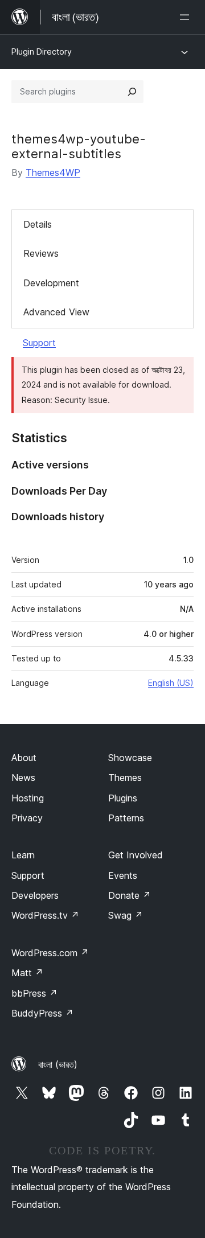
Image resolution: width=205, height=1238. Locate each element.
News (23, 777)
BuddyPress (42, 1013)
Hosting (27, 798)
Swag (125, 915)
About (23, 757)
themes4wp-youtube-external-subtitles (78, 146)
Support (39, 342)
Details (37, 224)
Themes (125, 777)
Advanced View (56, 312)
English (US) (171, 683)
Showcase (130, 757)
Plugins (122, 798)
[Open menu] (187, 17)
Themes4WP (53, 172)
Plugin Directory (41, 51)
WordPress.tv (45, 915)
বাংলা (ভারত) (57, 1064)
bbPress (34, 993)
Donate (129, 895)
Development (51, 283)
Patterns (126, 818)
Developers (35, 895)
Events (122, 875)
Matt (27, 972)
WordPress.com (50, 953)
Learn (23, 855)
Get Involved (135, 855)
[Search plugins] (132, 91)
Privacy (27, 818)
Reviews (41, 253)
